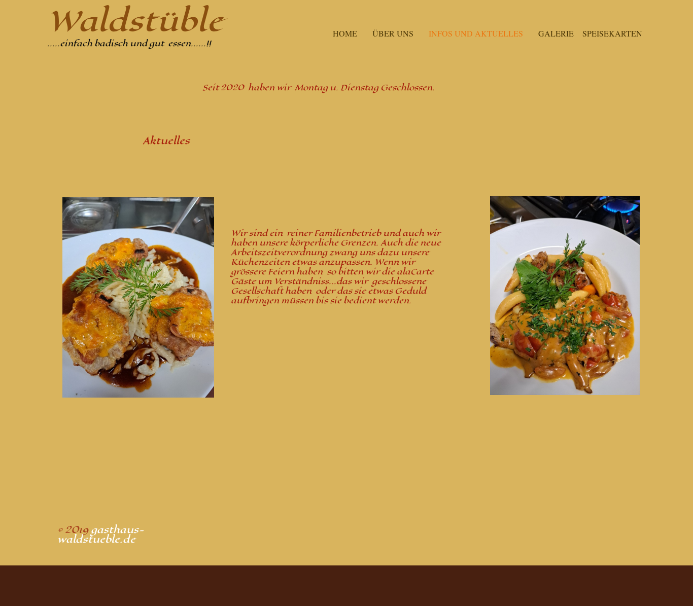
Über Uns (392, 33)
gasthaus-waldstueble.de (100, 534)
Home (345, 33)
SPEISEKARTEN (612, 33)
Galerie (556, 33)
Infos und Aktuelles (476, 33)
